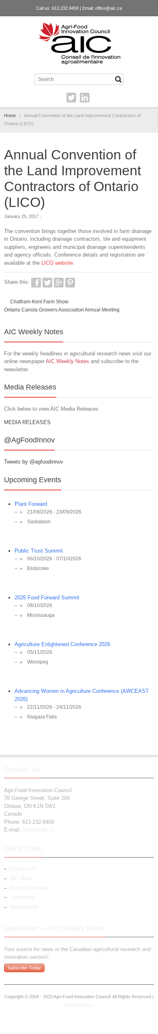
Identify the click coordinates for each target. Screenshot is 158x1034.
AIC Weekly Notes (67, 361)
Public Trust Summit (39, 551)
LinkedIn (85, 97)
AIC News (21, 878)
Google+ (59, 282)
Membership (24, 907)
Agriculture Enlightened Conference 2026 (62, 644)
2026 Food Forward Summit (47, 597)
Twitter (71, 97)
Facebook (36, 282)
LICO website (57, 263)
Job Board (22, 897)
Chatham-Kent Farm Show (39, 302)
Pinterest (70, 282)
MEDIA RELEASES (27, 422)
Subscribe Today (24, 967)
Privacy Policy (78, 1004)
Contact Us (23, 869)
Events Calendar (29, 888)
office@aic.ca (108, 8)
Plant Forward (31, 504)
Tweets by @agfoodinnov (33, 462)
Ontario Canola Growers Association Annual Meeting (62, 310)
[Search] (118, 79)
